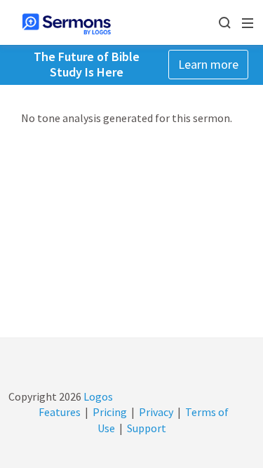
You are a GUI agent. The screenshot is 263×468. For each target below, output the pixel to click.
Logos (97, 396)
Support (146, 428)
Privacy (156, 412)
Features (60, 412)
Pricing (110, 412)
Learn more (208, 64)
